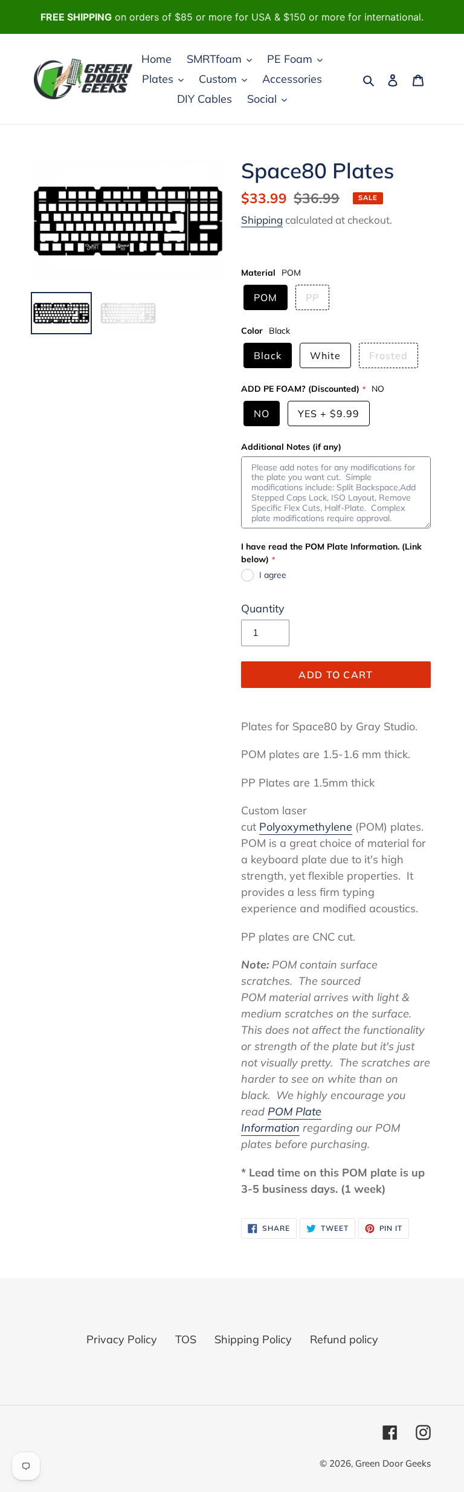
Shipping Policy (253, 1339)
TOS (185, 1339)
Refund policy (344, 1339)
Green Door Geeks (393, 1463)
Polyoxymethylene (305, 827)
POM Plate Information (281, 1119)
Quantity (263, 608)
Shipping (262, 219)
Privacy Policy (121, 1339)
